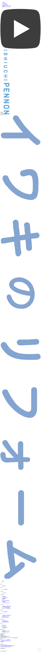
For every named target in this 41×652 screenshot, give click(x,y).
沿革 (3, 599)
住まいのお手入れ (5, 617)
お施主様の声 (4, 627)
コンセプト (4, 592)
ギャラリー (4, 626)
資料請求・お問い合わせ (6, 5)
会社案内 (4, 596)
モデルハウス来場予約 (6, 608)
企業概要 (4, 598)
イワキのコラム (5, 597)
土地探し (4, 2)
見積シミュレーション (6, 6)
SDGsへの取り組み (5, 600)
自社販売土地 (4, 620)
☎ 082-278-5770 (8, 646)
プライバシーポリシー (6, 602)
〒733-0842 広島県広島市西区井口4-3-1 (7, 645)
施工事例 (4, 625)
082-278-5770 (4, 637)
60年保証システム (5, 616)
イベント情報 (4, 589)
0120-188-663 (15, 637)
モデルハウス (4, 3)
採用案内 (4, 601)
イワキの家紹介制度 (6, 607)
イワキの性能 (4, 4)
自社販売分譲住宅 (5, 621)
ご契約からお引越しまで (6, 615)
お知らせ (4, 585)
